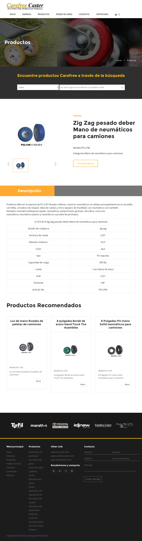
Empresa (26, 14)
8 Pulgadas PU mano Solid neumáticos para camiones (115, 324)
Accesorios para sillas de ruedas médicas (36, 526)
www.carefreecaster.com (62, 456)
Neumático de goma (35, 461)
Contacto (84, 14)
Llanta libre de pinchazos (35, 454)
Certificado (102, 14)
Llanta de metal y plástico (36, 469)
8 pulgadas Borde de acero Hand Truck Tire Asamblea (71, 324)
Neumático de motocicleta (35, 508)
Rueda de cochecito (33, 516)
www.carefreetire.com (61, 459)
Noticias (10, 475)
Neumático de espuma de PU (35, 492)
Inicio (13, 14)
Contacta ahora (85, 163)
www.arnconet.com (60, 452)
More (38, 381)
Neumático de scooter (35, 500)
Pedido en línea (64, 14)
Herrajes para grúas (35, 481)
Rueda (32, 487)
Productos (43, 14)
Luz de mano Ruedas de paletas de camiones (26, 322)
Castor (32, 475)
